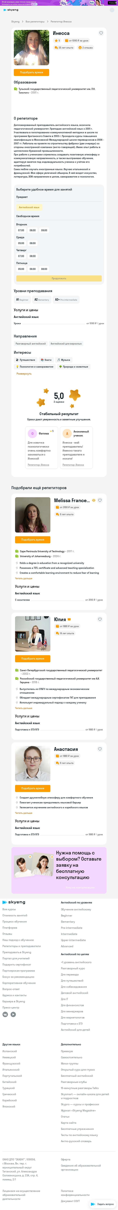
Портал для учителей (16, 958)
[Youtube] (13, 1014)
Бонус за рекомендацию (18, 977)
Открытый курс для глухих (78, 1069)
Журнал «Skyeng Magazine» (78, 1110)
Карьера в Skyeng (13, 1001)
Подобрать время (31, 72)
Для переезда (70, 974)
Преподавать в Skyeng (16, 952)
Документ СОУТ (70, 1201)
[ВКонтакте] (5, 1014)
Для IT (64, 999)
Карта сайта (68, 1122)
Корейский (9, 1100)
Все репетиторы (35, 21)
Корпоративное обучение (19, 983)
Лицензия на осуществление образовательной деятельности (21, 1195)
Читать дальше (23, 578)
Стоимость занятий (14, 915)
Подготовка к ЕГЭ (72, 1023)
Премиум (67, 1051)
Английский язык (29, 207)
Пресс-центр (10, 1007)
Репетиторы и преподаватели (21, 946)
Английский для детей (75, 1029)
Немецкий (9, 1057)
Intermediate (69, 934)
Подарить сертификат (16, 964)
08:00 (33, 230)
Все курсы (9, 909)
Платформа (9, 927)
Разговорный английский (31, 343)
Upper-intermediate (73, 940)
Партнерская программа (18, 970)
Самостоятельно (71, 1057)
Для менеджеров (72, 1011)
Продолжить (59, 278)
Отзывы (7, 934)
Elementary (68, 921)
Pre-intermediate (71, 928)
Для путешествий (72, 980)
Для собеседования (74, 986)
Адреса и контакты (14, 995)
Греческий (9, 1094)
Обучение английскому (76, 909)
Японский (8, 1106)
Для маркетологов (73, 1017)
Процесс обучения (14, 921)
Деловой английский (74, 993)
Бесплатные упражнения (77, 1129)
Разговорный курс (73, 968)
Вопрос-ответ (11, 989)
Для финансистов (72, 1005)
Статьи (65, 1116)
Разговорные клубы (74, 1082)
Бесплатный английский (77, 1076)
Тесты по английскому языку (79, 1135)
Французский (11, 1063)
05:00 (21, 243)
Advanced (67, 946)
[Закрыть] (114, 1187)
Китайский (9, 1082)
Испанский (9, 1051)
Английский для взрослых (66, 343)
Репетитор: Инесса (38, 464)
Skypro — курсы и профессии (80, 1104)
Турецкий (8, 1088)
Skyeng (15, 21)
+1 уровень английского (76, 962)
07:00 (21, 230)
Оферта (66, 1159)
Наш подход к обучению (18, 940)
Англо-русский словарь (76, 1141)
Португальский (12, 1076)
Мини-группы (69, 1063)
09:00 (44, 230)
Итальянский (10, 1069)
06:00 (33, 268)
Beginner (66, 915)
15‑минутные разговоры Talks (80, 1088)
